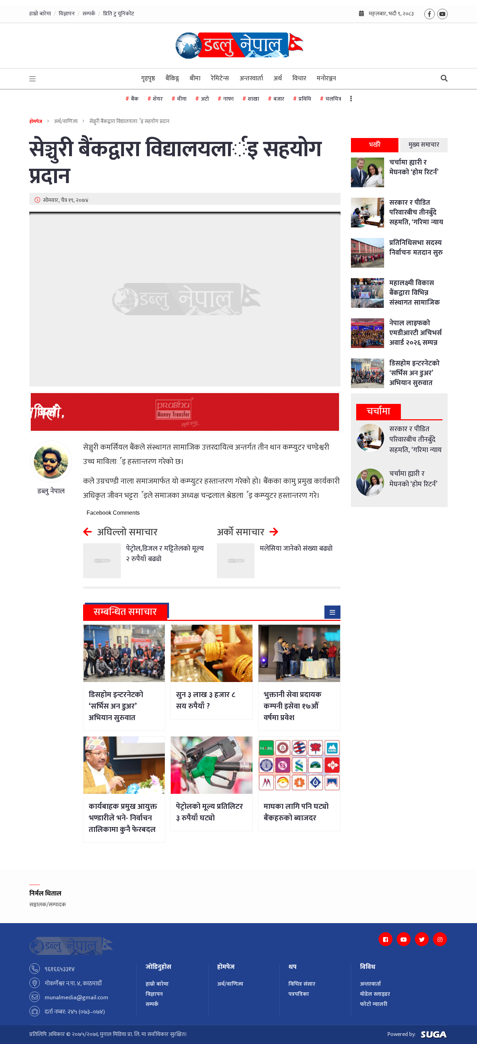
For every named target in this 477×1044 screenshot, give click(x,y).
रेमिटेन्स (220, 78)
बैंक (135, 99)
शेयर (158, 99)
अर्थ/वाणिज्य (230, 984)
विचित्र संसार (301, 984)
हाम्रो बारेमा (40, 14)
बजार (278, 99)
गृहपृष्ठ (148, 78)
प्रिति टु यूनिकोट (118, 14)
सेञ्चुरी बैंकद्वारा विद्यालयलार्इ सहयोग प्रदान (175, 163)
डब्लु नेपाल (51, 491)
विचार (299, 78)
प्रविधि (305, 99)
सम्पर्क (88, 14)
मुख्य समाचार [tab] (424, 145)
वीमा (181, 99)
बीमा (195, 78)
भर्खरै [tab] (375, 145)
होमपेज (35, 121)
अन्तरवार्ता (251, 78)
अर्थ (277, 78)
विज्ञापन (67, 14)
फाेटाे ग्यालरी (373, 1004)
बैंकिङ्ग (172, 78)
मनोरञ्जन (326, 78)
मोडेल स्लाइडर (375, 994)
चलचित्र (333, 99)
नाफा (228, 99)
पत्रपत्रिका (298, 994)
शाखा (253, 99)
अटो (205, 99)
